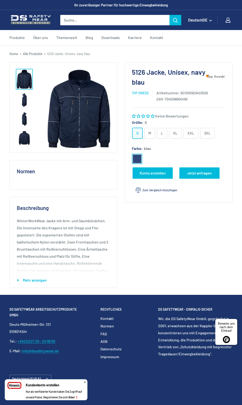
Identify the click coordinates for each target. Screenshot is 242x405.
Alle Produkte (33, 54)
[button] (143, 116)
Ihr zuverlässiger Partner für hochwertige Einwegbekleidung (121, 5)
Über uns (40, 37)
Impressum (109, 356)
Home (13, 54)
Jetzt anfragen (199, 173)
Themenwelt (66, 37)
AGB (104, 341)
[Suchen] (175, 20)
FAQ (103, 333)
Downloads (110, 37)
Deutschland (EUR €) (26, 378)
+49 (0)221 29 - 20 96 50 (36, 341)
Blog (89, 37)
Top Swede (140, 93)
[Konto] (228, 20)
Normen (107, 326)
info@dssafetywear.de (40, 350)
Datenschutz (110, 349)
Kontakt (156, 37)
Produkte (17, 37)
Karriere (135, 37)
